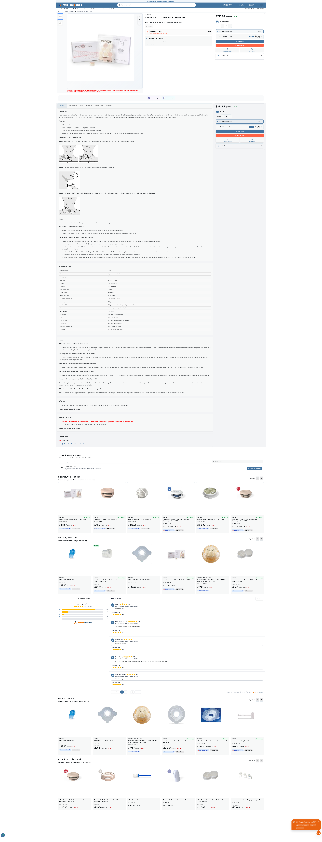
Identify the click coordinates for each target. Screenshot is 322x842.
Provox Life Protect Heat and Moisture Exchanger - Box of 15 (107, 800)
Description (62, 105)
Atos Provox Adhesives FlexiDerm (139, 579)
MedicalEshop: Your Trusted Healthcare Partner (161, 1)
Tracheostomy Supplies (68, 11)
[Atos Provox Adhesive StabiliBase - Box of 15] (212, 715)
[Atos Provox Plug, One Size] (247, 715)
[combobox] (237, 461)
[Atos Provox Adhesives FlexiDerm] (143, 554)
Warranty (89, 105)
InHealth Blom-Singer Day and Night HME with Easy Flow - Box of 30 (211, 580)
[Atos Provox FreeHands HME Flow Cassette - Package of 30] (247, 554)
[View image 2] (60, 23)
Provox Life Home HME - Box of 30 (105, 519)
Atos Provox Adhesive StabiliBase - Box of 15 (212, 741)
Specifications (73, 105)
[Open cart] (261, 5)
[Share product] (139, 19)
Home (59, 11)
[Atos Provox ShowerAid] (74, 554)
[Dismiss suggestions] (318, 821)
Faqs (81, 105)
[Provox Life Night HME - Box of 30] (143, 493)
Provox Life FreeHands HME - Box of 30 (210, 519)
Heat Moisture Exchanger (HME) (84, 11)
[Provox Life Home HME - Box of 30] (109, 493)
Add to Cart (240, 41)
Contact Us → (150, 44)
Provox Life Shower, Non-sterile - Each (176, 800)
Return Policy (99, 105)
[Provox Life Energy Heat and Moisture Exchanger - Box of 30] (178, 493)
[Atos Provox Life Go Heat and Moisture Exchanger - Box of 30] (247, 493)
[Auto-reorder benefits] (261, 36)
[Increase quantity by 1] (230, 26)
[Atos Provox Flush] (143, 775)
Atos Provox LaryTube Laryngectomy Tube (246, 800)
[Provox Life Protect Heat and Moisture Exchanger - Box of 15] (109, 775)
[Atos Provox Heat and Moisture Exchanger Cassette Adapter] (109, 554)
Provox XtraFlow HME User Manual (74, 444)
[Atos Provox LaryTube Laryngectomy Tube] (247, 775)
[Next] (139, 51)
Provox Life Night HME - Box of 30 (140, 519)
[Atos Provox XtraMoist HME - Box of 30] (74, 493)
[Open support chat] (318, 833)
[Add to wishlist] (139, 23)
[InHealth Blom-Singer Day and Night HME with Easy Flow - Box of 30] (212, 554)
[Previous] (70, 51)
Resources (109, 105)
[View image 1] (60, 16)
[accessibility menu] (3, 835)
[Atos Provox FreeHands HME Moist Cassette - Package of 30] (212, 775)
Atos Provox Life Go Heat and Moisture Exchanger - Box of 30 (245, 520)
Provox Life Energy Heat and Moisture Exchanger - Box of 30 (176, 520)
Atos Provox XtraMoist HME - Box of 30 (72, 519)
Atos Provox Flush (134, 800)
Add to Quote (240, 45)
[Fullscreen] (139, 16)
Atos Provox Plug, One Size (241, 741)
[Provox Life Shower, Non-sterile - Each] (178, 775)
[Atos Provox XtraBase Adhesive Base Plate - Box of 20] (178, 715)
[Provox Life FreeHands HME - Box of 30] (212, 493)
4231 (132, 692)
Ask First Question (255, 468)
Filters (260, 598)
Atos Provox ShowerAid (67, 579)
